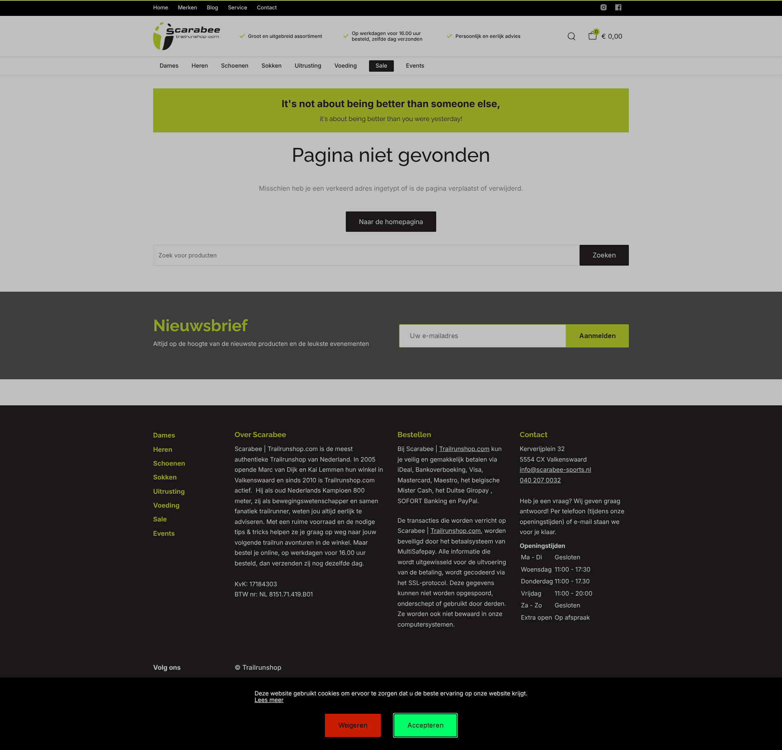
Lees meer (269, 700)
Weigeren (352, 725)
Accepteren (425, 725)
